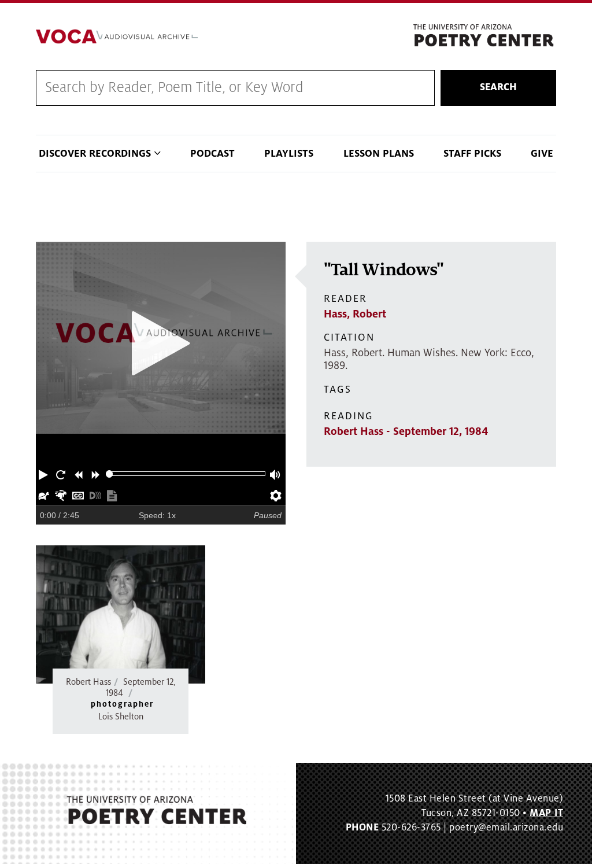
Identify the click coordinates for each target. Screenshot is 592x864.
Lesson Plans (378, 153)
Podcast (212, 153)
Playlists (288, 153)
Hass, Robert (355, 314)
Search (498, 87)
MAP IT (546, 813)
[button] (44, 473)
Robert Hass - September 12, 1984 (406, 431)
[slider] (109, 474)
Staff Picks (472, 153)
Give (542, 153)
